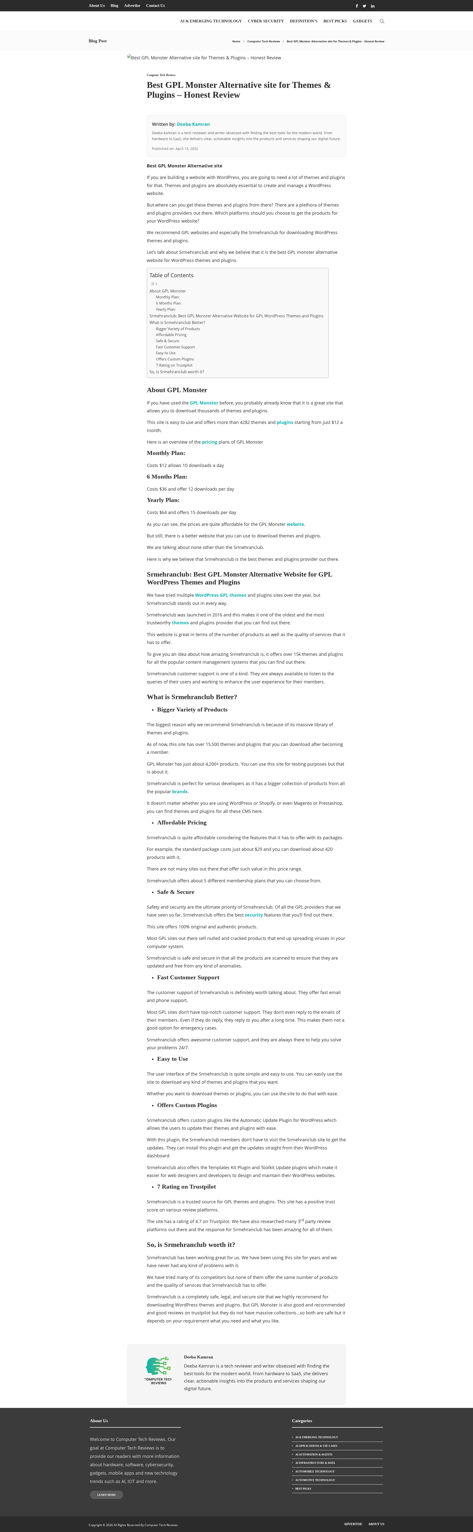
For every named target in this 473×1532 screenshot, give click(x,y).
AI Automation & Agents (313, 1454)
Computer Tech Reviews (263, 41)
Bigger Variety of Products (178, 328)
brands (179, 791)
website (295, 524)
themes (180, 623)
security (254, 915)
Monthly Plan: (168, 296)
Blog (114, 5)
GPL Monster (204, 403)
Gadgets (362, 21)
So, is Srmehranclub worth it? (177, 371)
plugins (285, 422)
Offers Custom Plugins (175, 358)
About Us (97, 5)
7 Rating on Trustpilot (174, 365)
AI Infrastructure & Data (315, 1462)
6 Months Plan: (169, 303)
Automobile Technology (315, 1471)
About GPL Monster (168, 291)
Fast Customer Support (175, 346)
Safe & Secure (167, 340)
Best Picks (335, 21)
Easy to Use (165, 352)
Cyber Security (266, 21)
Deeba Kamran (193, 124)
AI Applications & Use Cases (316, 1445)
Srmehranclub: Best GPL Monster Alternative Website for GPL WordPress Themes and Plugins (236, 316)
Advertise (132, 5)
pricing (209, 442)
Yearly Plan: (166, 309)
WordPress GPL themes (220, 595)
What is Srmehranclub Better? (177, 322)
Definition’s (304, 21)
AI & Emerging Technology (211, 21)
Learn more (106, 1494)
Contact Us (155, 5)
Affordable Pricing (171, 334)
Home (236, 41)
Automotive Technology (315, 1480)
